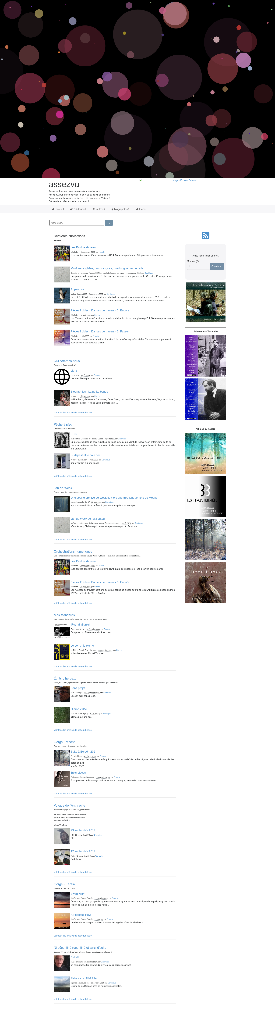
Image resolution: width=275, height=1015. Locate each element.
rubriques (79, 209)
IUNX (74, 434)
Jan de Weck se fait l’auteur (88, 518)
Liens (142, 209)
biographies (121, 209)
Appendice (77, 289)
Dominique (149, 273)
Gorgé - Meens (64, 741)
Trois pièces (78, 772)
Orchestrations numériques (73, 551)
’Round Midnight (81, 624)
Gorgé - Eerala (64, 884)
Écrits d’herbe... (65, 678)
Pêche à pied (63, 424)
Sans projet (78, 688)
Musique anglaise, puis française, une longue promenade (107, 268)
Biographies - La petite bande (89, 391)
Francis (102, 252)
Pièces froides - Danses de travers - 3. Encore (100, 310)
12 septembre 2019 (83, 851)
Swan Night (78, 893)
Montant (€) (193, 261)
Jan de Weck (63, 487)
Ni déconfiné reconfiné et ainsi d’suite (80, 947)
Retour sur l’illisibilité (84, 978)
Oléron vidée (79, 709)
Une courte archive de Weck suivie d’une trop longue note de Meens (114, 497)
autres (99, 209)
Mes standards (64, 615)
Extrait (75, 957)
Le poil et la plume (82, 645)
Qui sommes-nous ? (68, 360)
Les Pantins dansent (83, 247)
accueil (59, 209)
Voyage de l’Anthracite (69, 805)
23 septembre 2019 (83, 830)
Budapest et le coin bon (86, 455)
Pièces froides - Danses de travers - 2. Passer (100, 331)
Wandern (98, 856)
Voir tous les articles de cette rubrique (73, 412)
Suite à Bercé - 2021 (84, 751)
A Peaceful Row (81, 914)
